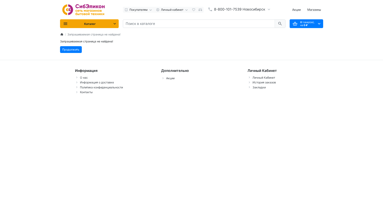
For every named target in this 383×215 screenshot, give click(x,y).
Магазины (314, 10)
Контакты (86, 92)
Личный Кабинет (264, 77)
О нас (84, 77)
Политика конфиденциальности (101, 87)
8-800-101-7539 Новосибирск (239, 9)
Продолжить (70, 49)
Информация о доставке (97, 82)
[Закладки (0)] (193, 10)
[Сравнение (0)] (200, 10)
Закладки (259, 87)
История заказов (264, 82)
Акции (296, 10)
